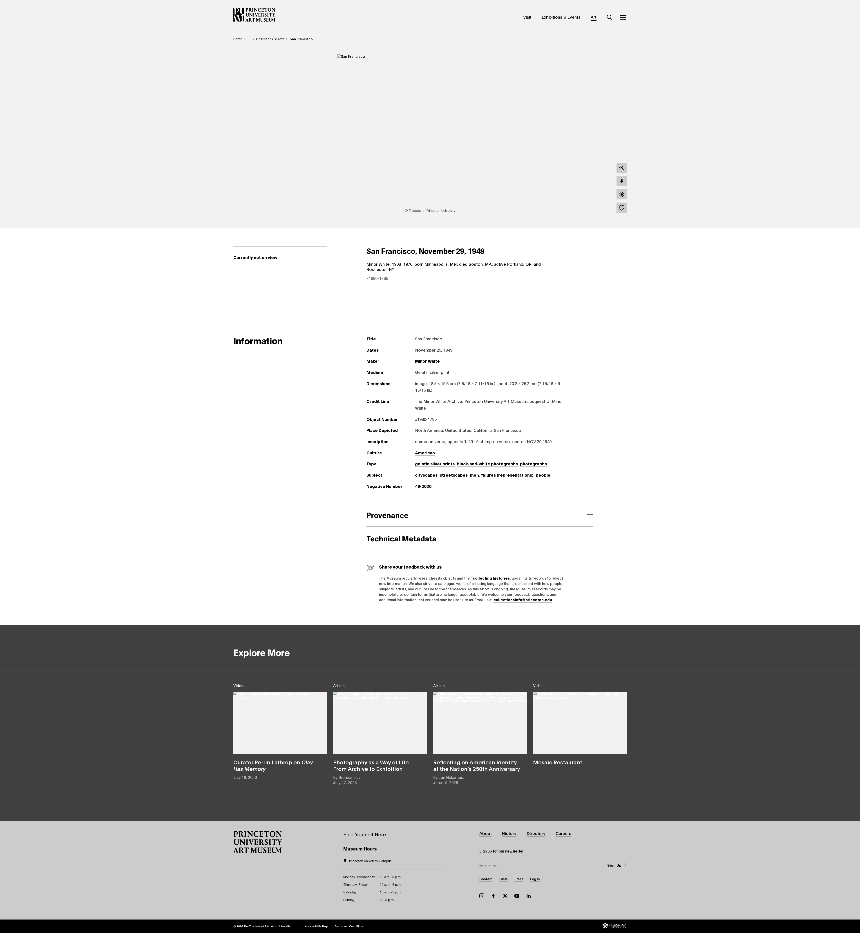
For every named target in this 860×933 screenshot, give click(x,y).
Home (237, 39)
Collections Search (270, 39)
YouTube (516, 895)
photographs (533, 463)
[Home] (254, 15)
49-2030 (423, 486)
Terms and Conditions (349, 926)
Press (518, 879)
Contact (486, 879)
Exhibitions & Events (561, 17)
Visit (527, 17)
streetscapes (454, 475)
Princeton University (277, 926)
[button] (257, 842)
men (474, 475)
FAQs (503, 879)
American (425, 452)
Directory (536, 833)
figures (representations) (507, 475)
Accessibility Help (316, 926)
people (543, 475)
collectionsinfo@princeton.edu (523, 599)
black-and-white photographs (487, 463)
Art (593, 17)
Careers (563, 833)
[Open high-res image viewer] (622, 168)
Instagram (481, 895)
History (509, 833)
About (485, 833)
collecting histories (491, 578)
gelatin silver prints (435, 463)
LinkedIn (528, 895)
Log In (535, 879)
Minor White (427, 361)
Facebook (493, 895)
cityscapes (426, 475)
